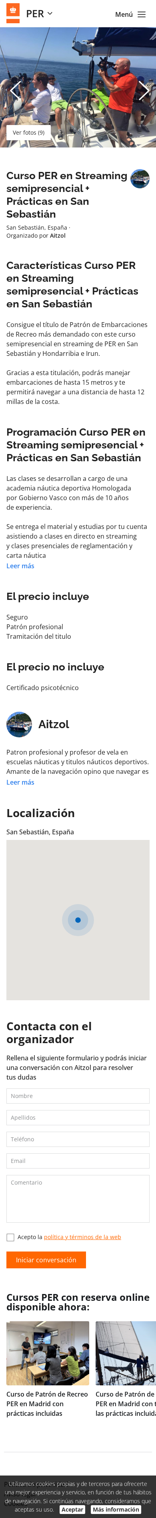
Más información (116, 1509)
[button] (78, 920)
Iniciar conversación (46, 1260)
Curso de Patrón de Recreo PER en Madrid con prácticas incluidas (47, 1404)
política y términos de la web (82, 1237)
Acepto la (69, 1237)
